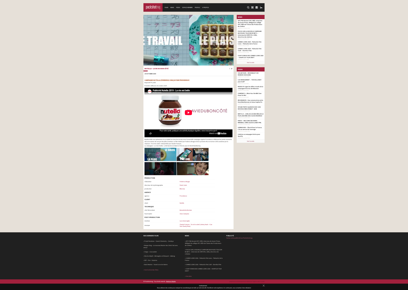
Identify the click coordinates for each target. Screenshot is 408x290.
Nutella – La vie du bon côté (156, 69)
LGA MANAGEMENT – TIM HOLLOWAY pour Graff (249, 81)
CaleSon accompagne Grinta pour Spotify (249, 135)
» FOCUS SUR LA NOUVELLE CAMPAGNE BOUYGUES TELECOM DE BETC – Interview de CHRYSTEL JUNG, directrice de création (203, 252)
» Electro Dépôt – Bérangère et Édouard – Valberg (159, 256)
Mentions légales (171, 281)
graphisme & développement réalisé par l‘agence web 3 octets (247, 281)
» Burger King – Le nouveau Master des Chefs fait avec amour (160, 246)
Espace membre (187, 7)
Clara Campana (184, 214)
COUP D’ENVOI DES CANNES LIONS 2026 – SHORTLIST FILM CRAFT (250, 56)
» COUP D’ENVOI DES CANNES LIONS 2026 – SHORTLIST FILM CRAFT (203, 270)
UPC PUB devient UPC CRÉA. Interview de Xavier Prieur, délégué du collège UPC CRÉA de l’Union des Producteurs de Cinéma (250, 23)
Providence (183, 196)
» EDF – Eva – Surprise (150, 260)
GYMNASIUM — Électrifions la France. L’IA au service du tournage (250, 128)
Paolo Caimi (183, 185)
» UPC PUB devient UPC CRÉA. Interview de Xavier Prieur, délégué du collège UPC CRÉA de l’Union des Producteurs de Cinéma (203, 243)
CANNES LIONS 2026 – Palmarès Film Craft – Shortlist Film (249, 50)
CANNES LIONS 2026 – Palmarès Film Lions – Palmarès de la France (249, 43)
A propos (205, 7)
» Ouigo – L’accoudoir (150, 252)
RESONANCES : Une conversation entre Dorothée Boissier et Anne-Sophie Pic (250, 101)
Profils (197, 7)
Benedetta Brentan (186, 210)
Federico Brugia (185, 181)
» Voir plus (188, 276)
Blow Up (182, 189)
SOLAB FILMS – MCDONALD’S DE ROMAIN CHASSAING (248, 74)
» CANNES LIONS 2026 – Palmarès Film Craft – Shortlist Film (203, 264)
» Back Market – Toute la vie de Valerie (155, 264)
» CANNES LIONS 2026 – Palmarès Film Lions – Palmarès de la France (203, 259)
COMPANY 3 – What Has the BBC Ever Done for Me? (249, 94)
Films (166, 7)
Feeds (178, 7)
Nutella (182, 203)
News (172, 7)
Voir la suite (250, 62)
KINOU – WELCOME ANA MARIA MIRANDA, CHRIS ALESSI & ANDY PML (249, 122)
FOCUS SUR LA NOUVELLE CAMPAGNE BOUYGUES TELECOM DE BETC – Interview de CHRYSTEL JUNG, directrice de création (250, 34)
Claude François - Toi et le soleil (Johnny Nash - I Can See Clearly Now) (196, 225)
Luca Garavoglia (185, 221)
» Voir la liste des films (150, 270)
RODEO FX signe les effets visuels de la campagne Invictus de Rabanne (250, 87)
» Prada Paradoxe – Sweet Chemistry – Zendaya (158, 241)
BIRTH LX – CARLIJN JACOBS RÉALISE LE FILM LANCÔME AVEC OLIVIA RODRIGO (251, 115)
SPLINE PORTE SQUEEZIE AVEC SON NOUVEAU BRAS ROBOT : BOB (249, 108)
